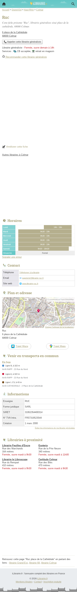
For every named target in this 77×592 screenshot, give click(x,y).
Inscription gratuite (52, 582)
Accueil (4, 4)
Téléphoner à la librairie (29, 272)
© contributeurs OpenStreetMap (60, 299)
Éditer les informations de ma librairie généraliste (55, 428)
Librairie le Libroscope (14, 459)
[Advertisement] (38, 103)
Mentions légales (24, 582)
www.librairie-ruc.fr (30, 284)
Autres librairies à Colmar (15, 154)
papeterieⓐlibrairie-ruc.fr (33, 278)
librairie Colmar (48, 562)
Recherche (73, 4)
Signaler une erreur (12, 257)
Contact (38, 582)
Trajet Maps (59, 346)
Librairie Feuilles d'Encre (16, 445)
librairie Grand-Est (18, 562)
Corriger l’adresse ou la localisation (59, 327)
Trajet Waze (22, 346)
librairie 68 (34, 562)
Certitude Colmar (47, 459)
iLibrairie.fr (42, 578)
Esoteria (43, 445)
